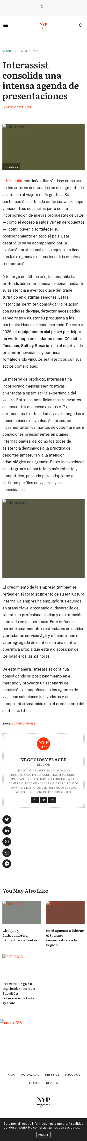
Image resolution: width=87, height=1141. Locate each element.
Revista (52, 1083)
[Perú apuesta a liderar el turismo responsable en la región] (65, 912)
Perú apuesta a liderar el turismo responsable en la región (65, 937)
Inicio (11, 1074)
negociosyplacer (18, 107)
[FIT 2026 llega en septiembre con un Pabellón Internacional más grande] (21, 965)
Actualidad (30, 1074)
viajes (31, 723)
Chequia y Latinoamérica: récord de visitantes (19, 935)
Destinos (52, 1074)
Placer (34, 1083)
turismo (18, 723)
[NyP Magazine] (43, 25)
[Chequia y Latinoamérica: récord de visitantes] (21, 912)
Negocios (9, 51)
